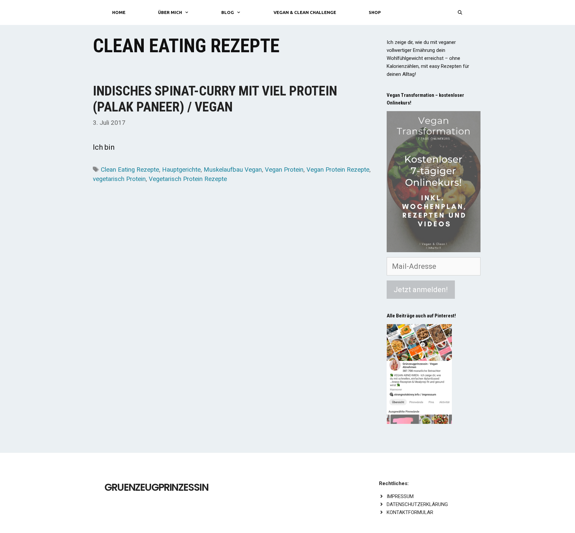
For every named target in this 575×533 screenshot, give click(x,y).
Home (118, 12)
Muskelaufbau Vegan (233, 169)
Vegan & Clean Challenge (305, 12)
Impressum (400, 496)
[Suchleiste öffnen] (460, 12)
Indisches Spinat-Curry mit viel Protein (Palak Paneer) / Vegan (215, 99)
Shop (375, 12)
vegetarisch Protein (119, 179)
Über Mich (170, 12)
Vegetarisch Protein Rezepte (188, 179)
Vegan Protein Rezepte (337, 169)
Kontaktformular (410, 512)
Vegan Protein (284, 169)
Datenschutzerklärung (417, 504)
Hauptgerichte (181, 169)
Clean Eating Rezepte (130, 169)
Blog (227, 12)
